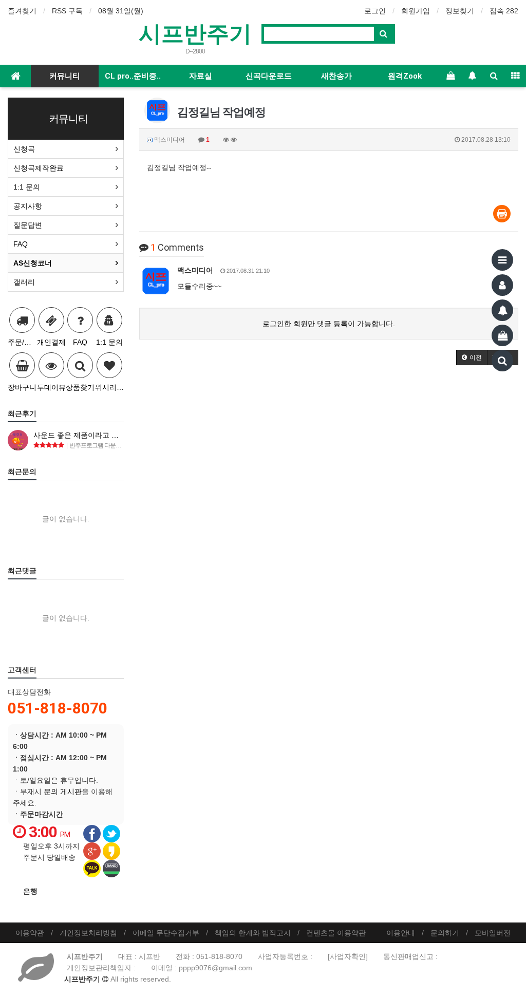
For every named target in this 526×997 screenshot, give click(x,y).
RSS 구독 (67, 11)
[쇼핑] (502, 335)
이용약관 (29, 933)
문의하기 (444, 933)
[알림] (502, 310)
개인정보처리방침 (88, 933)
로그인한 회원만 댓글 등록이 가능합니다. (328, 323)
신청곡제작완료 (38, 168)
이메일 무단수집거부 (166, 933)
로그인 (375, 11)
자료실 (200, 76)
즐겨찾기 (22, 11)
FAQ (20, 244)
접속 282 (504, 11)
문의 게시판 (63, 791)
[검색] (502, 360)
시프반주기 (195, 32)
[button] (471, 357)
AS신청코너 (32, 263)
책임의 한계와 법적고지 (253, 933)
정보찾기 (459, 11)
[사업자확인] (348, 956)
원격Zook (405, 76)
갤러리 (24, 282)
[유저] (502, 285)
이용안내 (400, 933)
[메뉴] (502, 260)
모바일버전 (493, 933)
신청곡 (24, 149)
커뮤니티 (64, 76)
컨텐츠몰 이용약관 (336, 933)
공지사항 (27, 206)
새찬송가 (336, 76)
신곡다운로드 (269, 76)
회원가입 (415, 11)
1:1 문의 (26, 187)
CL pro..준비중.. (133, 76)
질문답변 (27, 225)
